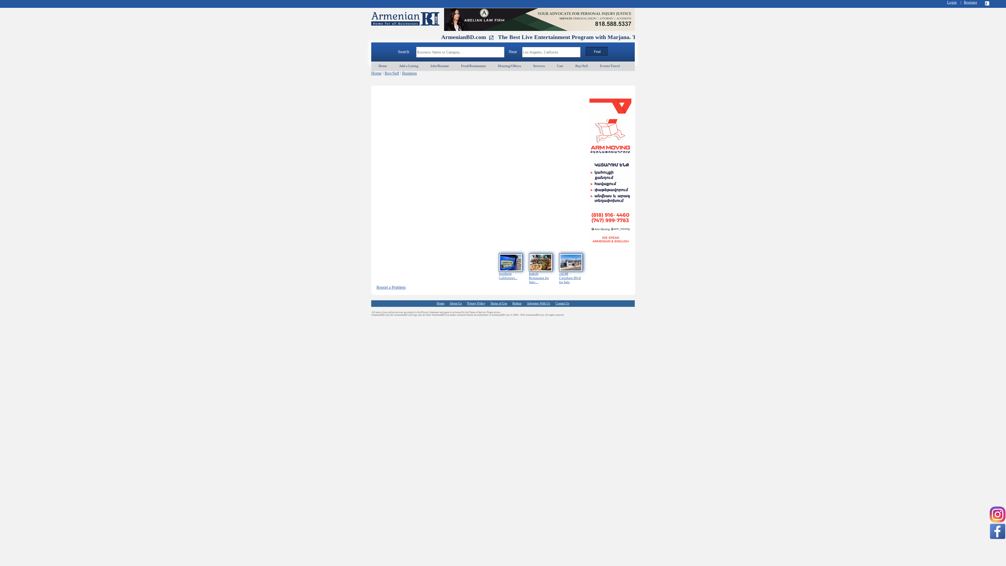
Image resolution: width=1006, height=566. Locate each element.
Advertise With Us (538, 303)
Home (376, 73)
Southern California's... (508, 276)
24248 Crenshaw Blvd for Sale (570, 278)
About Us (456, 303)
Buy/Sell (392, 73)
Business (409, 73)
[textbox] (460, 52)
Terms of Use (498, 303)
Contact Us (562, 303)
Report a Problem (391, 287)
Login (952, 2)
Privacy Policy (476, 303)
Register (970, 2)
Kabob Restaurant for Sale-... (539, 278)
